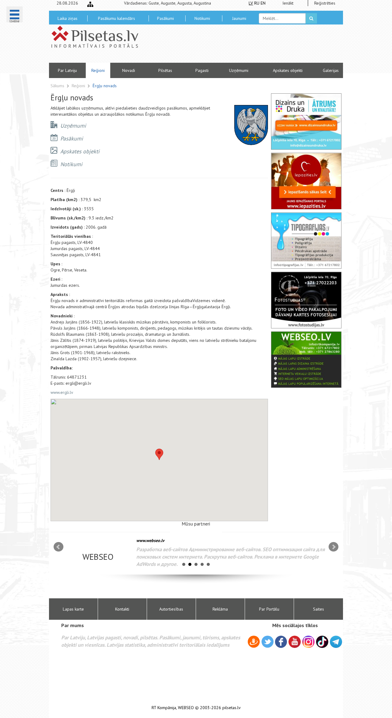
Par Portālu (269, 609)
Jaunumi (239, 18)
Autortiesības (171, 609)
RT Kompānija (164, 707)
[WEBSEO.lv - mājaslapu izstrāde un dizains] (306, 359)
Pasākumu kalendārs (116, 18)
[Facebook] (281, 642)
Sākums (57, 85)
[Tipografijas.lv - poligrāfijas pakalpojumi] (306, 240)
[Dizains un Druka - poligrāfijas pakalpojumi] (306, 121)
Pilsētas (165, 70)
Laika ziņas (67, 18)
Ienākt (287, 3)
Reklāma (220, 609)
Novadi (128, 70)
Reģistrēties (324, 3)
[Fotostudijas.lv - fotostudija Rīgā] (306, 300)
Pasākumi (165, 18)
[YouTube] (294, 641)
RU (256, 3)
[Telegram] (336, 641)
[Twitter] (267, 642)
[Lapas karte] (90, 4)
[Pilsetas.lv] (98, 36)
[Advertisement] (240, 46)
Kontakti (122, 609)
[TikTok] (322, 641)
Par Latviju (67, 70)
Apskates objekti (288, 70)
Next (333, 547)
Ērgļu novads (104, 85)
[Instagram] (308, 641)
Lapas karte (73, 609)
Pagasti (202, 70)
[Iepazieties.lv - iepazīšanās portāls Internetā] (306, 181)
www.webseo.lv (150, 540)
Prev (58, 547)
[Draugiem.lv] (254, 642)
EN (263, 3)
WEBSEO (186, 707)
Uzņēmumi (238, 70)
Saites (318, 609)
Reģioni (98, 70)
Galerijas (331, 70)
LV (251, 3)
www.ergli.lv (62, 392)
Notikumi (202, 18)
